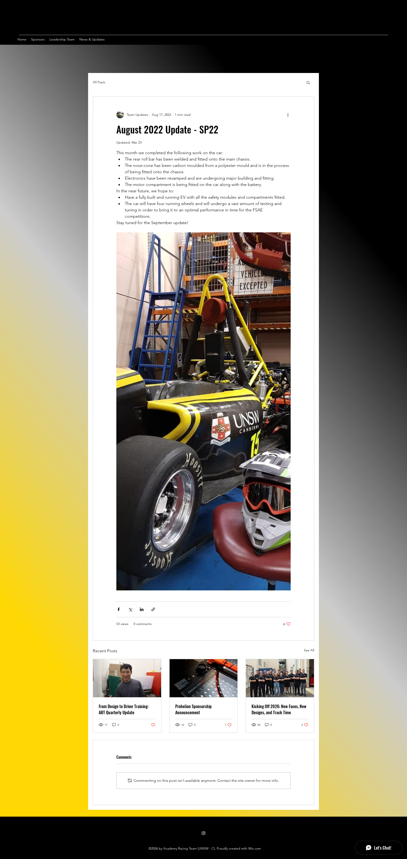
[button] (308, 82)
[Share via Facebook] (118, 609)
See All (309, 650)
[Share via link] (153, 609)
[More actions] (288, 114)
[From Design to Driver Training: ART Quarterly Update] (127, 678)
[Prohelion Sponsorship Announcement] (204, 678)
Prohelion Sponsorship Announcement (193, 709)
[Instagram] (203, 833)
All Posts (99, 82)
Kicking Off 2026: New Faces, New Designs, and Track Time (279, 709)
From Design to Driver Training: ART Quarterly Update (123, 709)
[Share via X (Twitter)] (130, 609)
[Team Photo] (280, 678)
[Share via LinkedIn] (141, 609)
